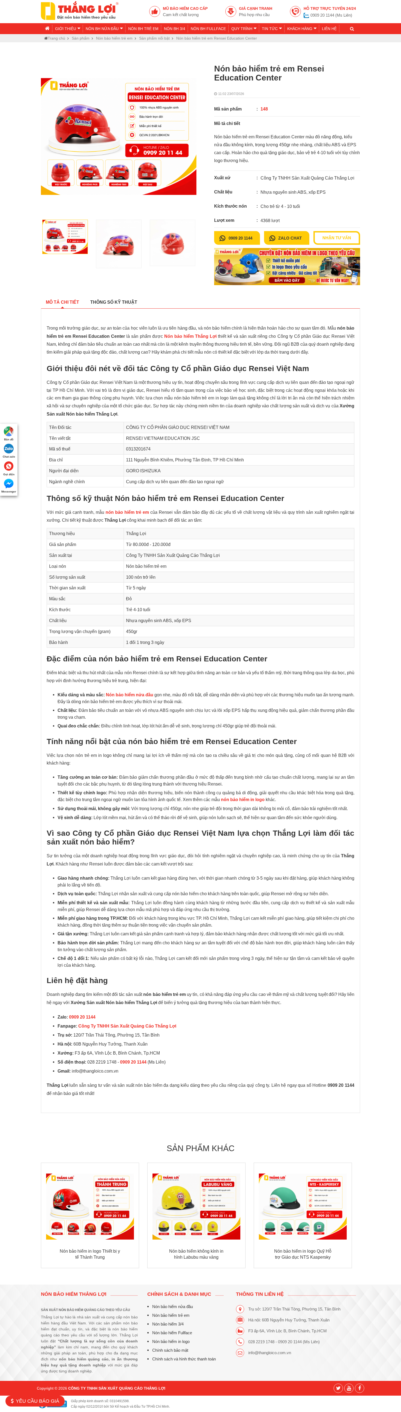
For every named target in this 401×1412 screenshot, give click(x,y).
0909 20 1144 (240, 238)
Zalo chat (290, 238)
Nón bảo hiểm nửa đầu (172, 1306)
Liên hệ (329, 28)
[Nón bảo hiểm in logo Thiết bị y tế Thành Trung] (90, 1206)
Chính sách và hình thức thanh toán (184, 1359)
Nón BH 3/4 (174, 28)
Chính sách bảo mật (170, 1350)
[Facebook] (359, 1388)
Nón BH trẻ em (143, 28)
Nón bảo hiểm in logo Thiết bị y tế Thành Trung (90, 1254)
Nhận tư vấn (336, 237)
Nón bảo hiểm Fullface (172, 1332)
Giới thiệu (65, 28)
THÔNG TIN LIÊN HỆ (260, 1294)
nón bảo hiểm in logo (243, 799)
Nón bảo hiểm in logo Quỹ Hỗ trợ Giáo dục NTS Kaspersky (302, 1254)
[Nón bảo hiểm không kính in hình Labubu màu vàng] (196, 1206)
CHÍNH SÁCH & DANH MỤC (179, 1294)
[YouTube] (349, 1388)
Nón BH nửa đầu (102, 28)
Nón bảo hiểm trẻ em (171, 1315)
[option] (118, 136)
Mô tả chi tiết (62, 302)
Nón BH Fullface (208, 28)
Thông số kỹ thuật (113, 302)
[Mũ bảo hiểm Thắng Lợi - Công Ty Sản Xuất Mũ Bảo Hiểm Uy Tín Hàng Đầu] (80, 10)
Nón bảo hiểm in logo (171, 1341)
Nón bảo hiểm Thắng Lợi (73, 1294)
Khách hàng (299, 28)
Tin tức (270, 28)
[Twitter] (338, 1388)
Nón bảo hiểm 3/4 (168, 1324)
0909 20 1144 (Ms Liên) (331, 15)
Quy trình (241, 28)
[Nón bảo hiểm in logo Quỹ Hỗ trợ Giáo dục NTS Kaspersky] (303, 1206)
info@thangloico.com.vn (269, 1352)
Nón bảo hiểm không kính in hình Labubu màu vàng (196, 1254)
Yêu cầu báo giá (37, 1401)
